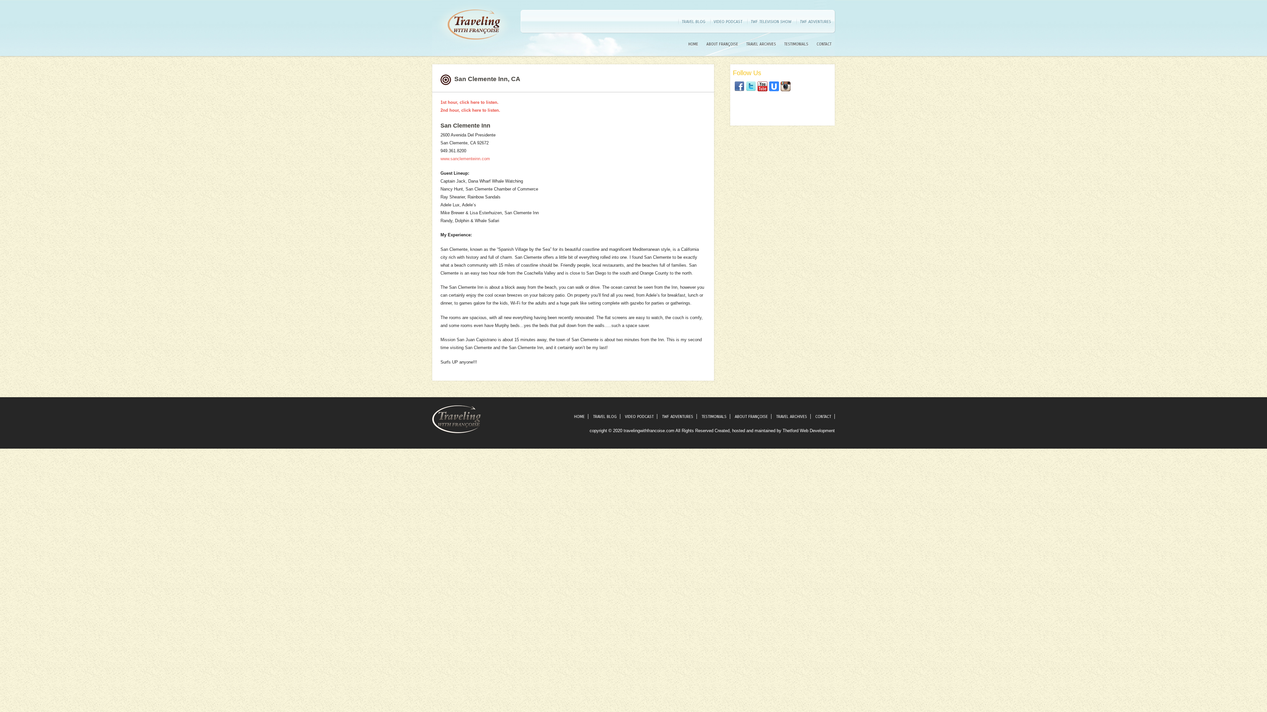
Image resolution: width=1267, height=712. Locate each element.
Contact (824, 44)
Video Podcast (728, 21)
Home (693, 44)
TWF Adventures (815, 21)
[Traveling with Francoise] (473, 47)
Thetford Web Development (809, 430)
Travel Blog (693, 21)
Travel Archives (761, 44)
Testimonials (796, 44)
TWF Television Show (771, 21)
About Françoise (722, 44)
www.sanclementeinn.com (465, 158)
